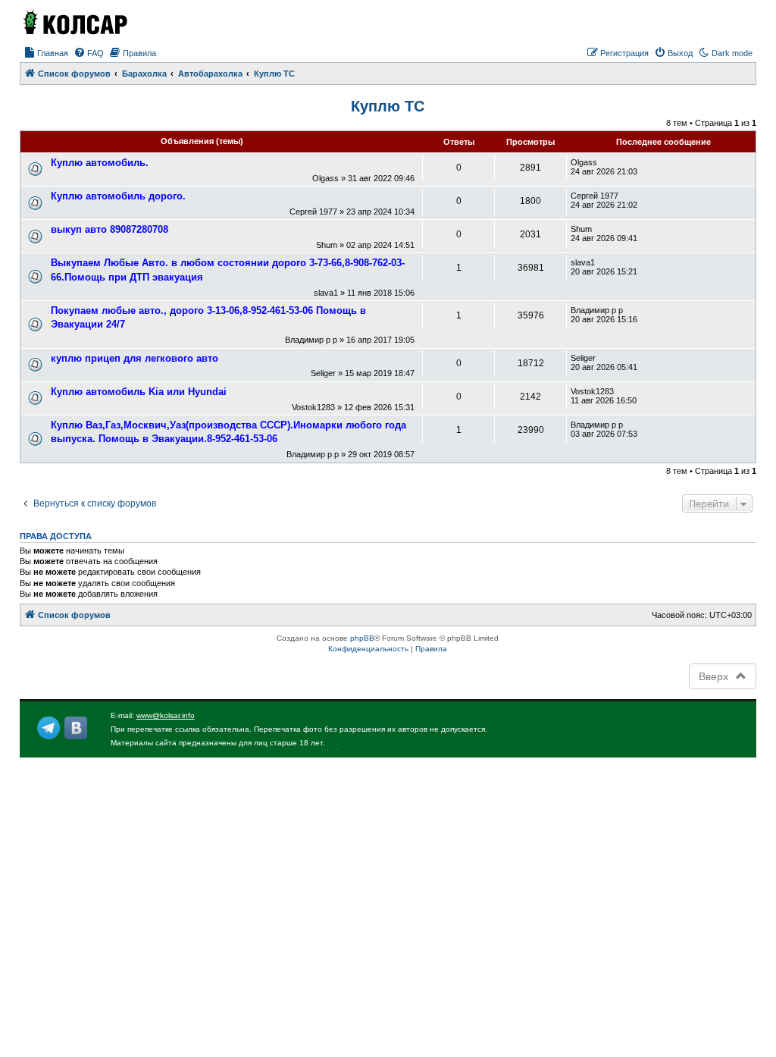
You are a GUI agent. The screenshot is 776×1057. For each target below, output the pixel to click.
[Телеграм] (48, 728)
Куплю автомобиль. (100, 162)
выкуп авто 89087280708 (109, 229)
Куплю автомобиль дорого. (118, 196)
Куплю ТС (387, 106)
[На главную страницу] (74, 22)
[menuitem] (45, 53)
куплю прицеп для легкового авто (134, 358)
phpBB (362, 638)
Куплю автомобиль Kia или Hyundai (139, 391)
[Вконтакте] (75, 728)
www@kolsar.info (165, 715)
